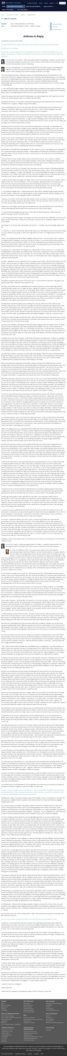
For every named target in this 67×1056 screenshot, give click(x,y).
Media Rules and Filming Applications (55, 1022)
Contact (40, 3)
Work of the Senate (6, 1005)
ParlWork (51, 3)
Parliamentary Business (14, 6)
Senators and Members (33, 6)
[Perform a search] (64, 3)
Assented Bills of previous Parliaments (33, 1019)
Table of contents (10, 19)
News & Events (48, 6)
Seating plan (4, 1010)
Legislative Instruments (29, 1022)
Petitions (48, 1007)
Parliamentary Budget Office (30, 1038)
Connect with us (50, 1008)
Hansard (23, 14)
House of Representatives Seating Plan (10, 1024)
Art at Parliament (50, 1019)
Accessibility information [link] (7, 1054)
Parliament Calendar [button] (32, 3)
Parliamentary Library (29, 1010)
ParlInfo (46, 3)
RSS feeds (4, 1041)
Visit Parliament (22, 9)
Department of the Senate (30, 1031)
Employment (5, 1036)
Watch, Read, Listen (28, 1005)
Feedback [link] (36, 1054)
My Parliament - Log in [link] (7, 1030)
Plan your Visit (49, 1021)
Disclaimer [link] (29, 1054)
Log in (56, 3)
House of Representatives (7, 1016)
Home (3, 6)
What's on (48, 1016)
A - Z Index (4, 1038)
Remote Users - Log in (7, 1031)
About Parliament (8, 9)
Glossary (4, 1040)
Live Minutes (4, 1021)
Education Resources (29, 1008)
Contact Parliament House (52, 1010)
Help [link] (42, 1054)
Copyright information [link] (20, 1054)
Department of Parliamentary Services (33, 1036)
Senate (3, 1003)
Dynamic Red (4, 1007)
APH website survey (7, 1035)
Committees (49, 1030)
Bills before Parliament (29, 1017)
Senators (3, 1008)
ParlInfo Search (5, 1033)
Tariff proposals (27, 1021)
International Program (29, 1012)
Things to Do (49, 1017)
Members (3, 1022)
